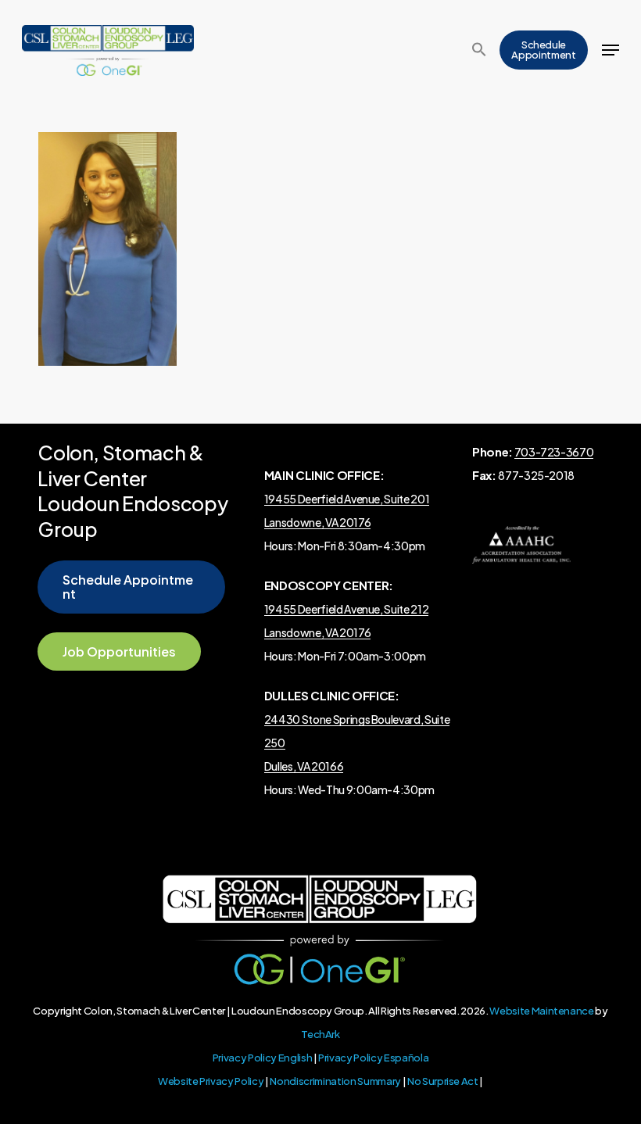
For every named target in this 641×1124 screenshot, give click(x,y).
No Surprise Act (442, 1081)
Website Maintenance (541, 1010)
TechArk (320, 1034)
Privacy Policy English (263, 1057)
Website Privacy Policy (211, 1081)
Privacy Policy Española (373, 1057)
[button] (479, 50)
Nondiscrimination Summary (335, 1081)
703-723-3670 (554, 452)
